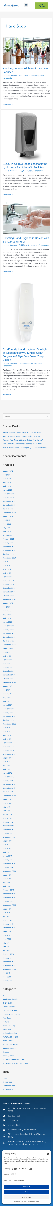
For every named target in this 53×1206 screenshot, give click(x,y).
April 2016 (6, 886)
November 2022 (9, 637)
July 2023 (6, 607)
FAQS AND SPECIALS (11, 1014)
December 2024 (9, 547)
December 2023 (9, 588)
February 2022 (8, 664)
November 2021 (9, 675)
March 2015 (7, 916)
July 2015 (6, 913)
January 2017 (8, 860)
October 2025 (8, 509)
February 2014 (8, 954)
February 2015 (8, 920)
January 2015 (8, 924)
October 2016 (8, 867)
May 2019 (6, 765)
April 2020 (7, 739)
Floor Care (7, 1018)
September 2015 (9, 905)
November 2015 (9, 897)
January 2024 (8, 584)
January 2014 (8, 958)
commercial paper (10, 1010)
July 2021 (6, 690)
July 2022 (6, 652)
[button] (26, 5)
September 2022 (9, 645)
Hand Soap (23, 76)
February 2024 (8, 581)
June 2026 (7, 479)
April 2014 (6, 947)
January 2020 (8, 750)
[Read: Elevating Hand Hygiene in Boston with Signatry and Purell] (26, 218)
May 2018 (6, 807)
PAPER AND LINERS (10, 1037)
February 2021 (8, 709)
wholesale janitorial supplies (14, 1059)
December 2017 (9, 826)
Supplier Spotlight (10, 1048)
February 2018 (8, 818)
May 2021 (6, 698)
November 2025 (9, 505)
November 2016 (9, 864)
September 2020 (9, 724)
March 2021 (7, 705)
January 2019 (8, 781)
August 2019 (8, 758)
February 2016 (8, 890)
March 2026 (7, 490)
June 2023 (7, 611)
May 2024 (7, 569)
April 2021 (6, 701)
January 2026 (8, 497)
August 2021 (7, 686)
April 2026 (7, 486)
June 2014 (7, 939)
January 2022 (8, 667)
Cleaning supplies (26, 363)
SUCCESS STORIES (10, 1044)
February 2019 (8, 777)
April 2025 (7, 531)
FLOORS (6, 1022)
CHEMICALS (24, 245)
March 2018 (7, 814)
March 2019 (7, 773)
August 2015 (7, 909)
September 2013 (9, 969)
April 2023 (7, 618)
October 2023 (8, 596)
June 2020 (7, 731)
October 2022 (8, 641)
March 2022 (7, 660)
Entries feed (7, 1082)
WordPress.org (8, 1089)
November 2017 (9, 830)
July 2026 (6, 475)
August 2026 (8, 471)
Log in (5, 1078)
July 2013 (6, 973)
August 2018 (7, 799)
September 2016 (9, 871)
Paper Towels (8, 1041)
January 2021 (8, 713)
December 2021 (9, 671)
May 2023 (7, 615)
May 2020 (7, 735)
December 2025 (9, 501)
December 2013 (9, 962)
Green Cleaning (9, 1025)
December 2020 (9, 716)
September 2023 (9, 599)
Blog (20, 171)
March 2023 (7, 622)
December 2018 (9, 784)
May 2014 (6, 943)
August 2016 (8, 875)
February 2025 (8, 539)
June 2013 (7, 977)
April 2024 (7, 573)
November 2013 (9, 965)
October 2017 (8, 833)
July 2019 (6, 762)
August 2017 (7, 841)
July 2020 (6, 728)
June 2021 (7, 694)
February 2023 (8, 626)
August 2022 (8, 648)
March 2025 (7, 535)
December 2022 (9, 633)
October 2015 (8, 901)
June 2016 (7, 879)
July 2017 (6, 845)
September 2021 (9, 682)
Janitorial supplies (36, 76)
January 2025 (8, 543)
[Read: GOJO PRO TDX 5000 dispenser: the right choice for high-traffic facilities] (26, 136)
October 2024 (8, 554)
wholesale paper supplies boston (15, 1063)
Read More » (8, 104)
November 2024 (9, 550)
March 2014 (7, 950)
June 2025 (7, 524)
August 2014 (8, 931)
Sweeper (6, 1052)
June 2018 (7, 803)
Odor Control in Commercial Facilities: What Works (22, 444)
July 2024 (6, 562)
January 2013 (8, 980)
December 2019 (9, 754)
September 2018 (9, 796)
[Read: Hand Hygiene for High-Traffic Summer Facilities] (26, 51)
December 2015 (9, 894)
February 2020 (8, 747)
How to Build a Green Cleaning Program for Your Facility (25, 448)
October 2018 (8, 792)
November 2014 (9, 928)
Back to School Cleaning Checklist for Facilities (21, 436)
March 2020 (7, 743)
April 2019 (6, 769)
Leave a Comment (10, 76)
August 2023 (8, 603)
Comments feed (9, 1086)
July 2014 (6, 935)
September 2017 (9, 837)
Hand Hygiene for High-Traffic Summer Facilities (22, 432)
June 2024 (7, 565)
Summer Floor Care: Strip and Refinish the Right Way (23, 440)
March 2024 (7, 577)
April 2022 (7, 656)
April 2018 (6, 811)
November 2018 (9, 788)
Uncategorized (8, 1056)
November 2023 (9, 592)
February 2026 (8, 494)
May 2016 (6, 882)
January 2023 (8, 630)
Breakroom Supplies (10, 999)
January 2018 (8, 822)
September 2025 (9, 513)
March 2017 (7, 856)
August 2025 (8, 516)
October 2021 (8, 679)
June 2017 (7, 848)
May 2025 (7, 528)
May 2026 (7, 482)
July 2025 (6, 520)
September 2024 (9, 558)
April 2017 (6, 852)
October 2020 (8, 720)
